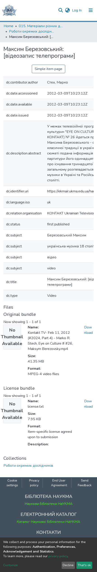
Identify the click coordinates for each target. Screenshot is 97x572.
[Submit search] (61, 10)
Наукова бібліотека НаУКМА (49, 503)
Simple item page (48, 68)
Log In (77, 10)
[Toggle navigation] (90, 10)
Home (8, 26)
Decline (68, 565)
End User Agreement (59, 482)
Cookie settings (12, 482)
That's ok (84, 565)
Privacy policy (34, 482)
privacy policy (58, 556)
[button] (67, 10)
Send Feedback (85, 482)
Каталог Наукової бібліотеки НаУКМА (48, 521)
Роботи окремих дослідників (31, 31)
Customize (10, 565)
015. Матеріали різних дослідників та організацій (41, 26)
